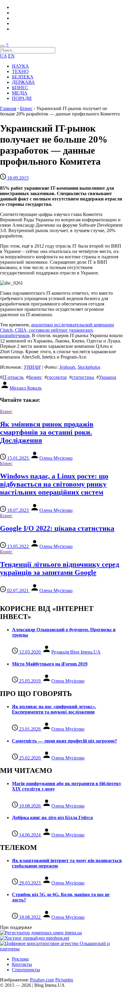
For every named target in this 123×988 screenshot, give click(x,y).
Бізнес (26, 108)
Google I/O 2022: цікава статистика (57, 528)
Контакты (22, 964)
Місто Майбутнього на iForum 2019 (49, 663)
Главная (8, 108)
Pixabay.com (42, 979)
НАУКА (20, 66)
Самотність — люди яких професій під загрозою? (64, 740)
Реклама (20, 958)
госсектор (57, 377)
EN (11, 55)
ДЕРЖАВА (23, 82)
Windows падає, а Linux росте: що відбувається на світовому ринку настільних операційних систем (54, 484)
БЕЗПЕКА (22, 76)
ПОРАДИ (22, 98)
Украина (107, 377)
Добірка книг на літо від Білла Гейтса (52, 817)
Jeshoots (67, 367)
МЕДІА (19, 92)
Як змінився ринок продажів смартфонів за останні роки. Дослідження (46, 432)
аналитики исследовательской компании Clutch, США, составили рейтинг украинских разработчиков (57, 330)
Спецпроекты (26, 969)
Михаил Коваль (25, 387)
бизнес (35, 377)
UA (3, 55)
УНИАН (32, 367)
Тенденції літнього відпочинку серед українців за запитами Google (59, 568)
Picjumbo (64, 979)
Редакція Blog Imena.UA (76, 651)
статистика (83, 377)
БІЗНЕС (20, 87)
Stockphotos (89, 367)
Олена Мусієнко (56, 458)
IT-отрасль (13, 377)
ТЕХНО (20, 71)
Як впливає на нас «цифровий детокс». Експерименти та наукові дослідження (54, 709)
